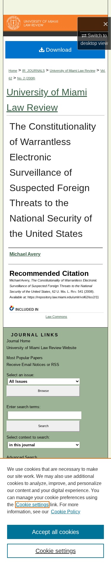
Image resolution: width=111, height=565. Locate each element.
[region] (55, 511)
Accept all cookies (55, 532)
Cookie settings (32, 504)
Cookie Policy (65, 511)
